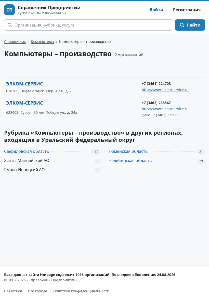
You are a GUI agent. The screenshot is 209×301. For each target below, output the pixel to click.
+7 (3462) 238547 (156, 102)
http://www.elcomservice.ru (165, 89)
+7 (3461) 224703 (156, 83)
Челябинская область (130, 160)
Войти (156, 9)
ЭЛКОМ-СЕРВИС (24, 84)
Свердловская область (26, 151)
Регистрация (187, 9)
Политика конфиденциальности (81, 291)
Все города (37, 291)
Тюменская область (128, 151)
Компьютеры (42, 41)
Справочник (15, 41)
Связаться (13, 291)
